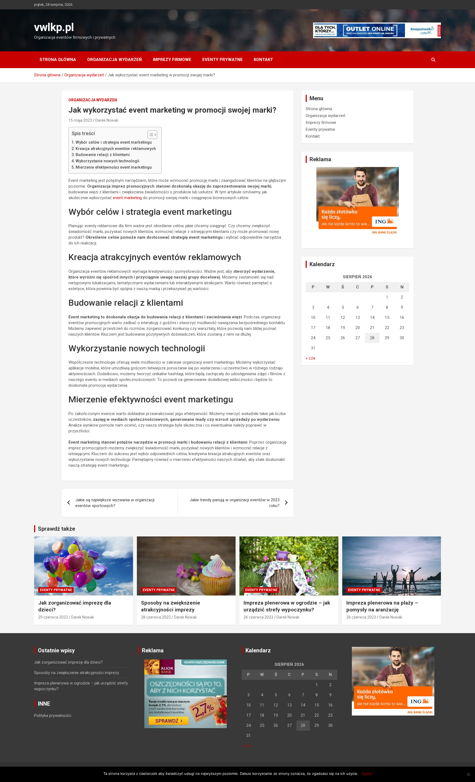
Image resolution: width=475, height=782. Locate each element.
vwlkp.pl (54, 27)
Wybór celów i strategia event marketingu (114, 142)
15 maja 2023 (80, 120)
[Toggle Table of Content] (149, 134)
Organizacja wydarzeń (114, 59)
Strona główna (58, 59)
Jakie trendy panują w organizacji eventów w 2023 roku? (235, 502)
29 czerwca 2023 (53, 617)
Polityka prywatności (52, 715)
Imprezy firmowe (172, 59)
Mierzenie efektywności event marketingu (114, 167)
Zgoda (366, 773)
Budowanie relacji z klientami (103, 154)
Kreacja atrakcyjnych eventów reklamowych (116, 148)
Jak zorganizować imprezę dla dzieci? (68, 662)
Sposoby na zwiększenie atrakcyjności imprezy (170, 606)
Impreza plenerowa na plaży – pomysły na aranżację (382, 606)
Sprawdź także (56, 528)
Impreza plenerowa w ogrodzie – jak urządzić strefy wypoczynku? (287, 606)
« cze (310, 358)
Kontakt (263, 59)
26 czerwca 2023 (258, 617)
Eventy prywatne (222, 59)
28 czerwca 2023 (156, 617)
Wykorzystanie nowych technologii (107, 161)
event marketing (127, 197)
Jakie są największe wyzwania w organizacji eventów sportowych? (114, 502)
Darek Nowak (106, 120)
